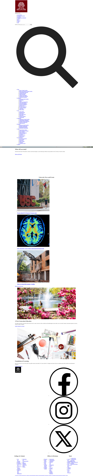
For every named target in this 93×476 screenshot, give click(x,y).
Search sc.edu (17, 24)
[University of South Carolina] (30, 372)
